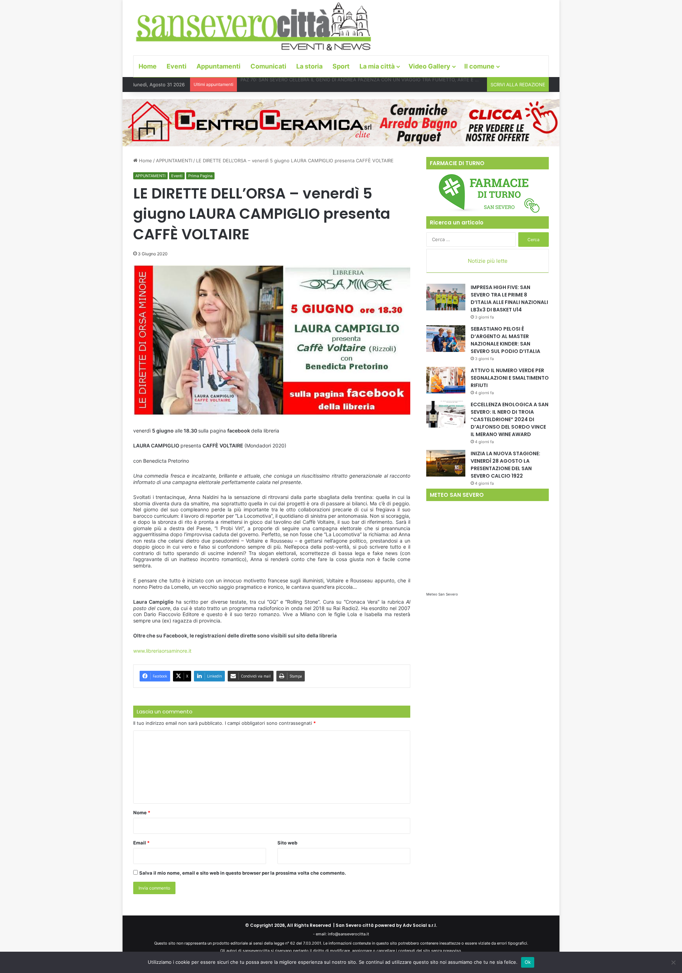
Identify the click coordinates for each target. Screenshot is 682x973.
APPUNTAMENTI (174, 160)
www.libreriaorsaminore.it (162, 651)
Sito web (287, 843)
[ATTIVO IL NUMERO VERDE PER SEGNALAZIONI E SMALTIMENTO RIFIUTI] (445, 380)
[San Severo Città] (253, 26)
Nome (141, 812)
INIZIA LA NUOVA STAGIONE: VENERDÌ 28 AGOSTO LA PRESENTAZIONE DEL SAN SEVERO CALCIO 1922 (505, 464)
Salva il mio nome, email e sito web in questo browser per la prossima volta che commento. (242, 873)
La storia (309, 66)
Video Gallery (429, 66)
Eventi (176, 66)
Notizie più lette (488, 260)
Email (141, 843)
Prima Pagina (200, 175)
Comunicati (268, 66)
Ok (528, 962)
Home (148, 66)
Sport (341, 66)
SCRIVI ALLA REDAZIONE (518, 84)
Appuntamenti (218, 66)
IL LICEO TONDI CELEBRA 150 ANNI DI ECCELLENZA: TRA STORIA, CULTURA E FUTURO (336, 84)
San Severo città (355, 925)
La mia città (377, 66)
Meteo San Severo (442, 594)
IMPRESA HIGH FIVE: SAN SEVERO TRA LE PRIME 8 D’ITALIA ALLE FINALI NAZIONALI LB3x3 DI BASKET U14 (509, 298)
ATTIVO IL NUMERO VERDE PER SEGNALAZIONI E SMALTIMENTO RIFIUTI (510, 378)
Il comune (479, 66)
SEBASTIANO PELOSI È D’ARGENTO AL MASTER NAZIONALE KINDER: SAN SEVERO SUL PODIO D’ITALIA (505, 340)
